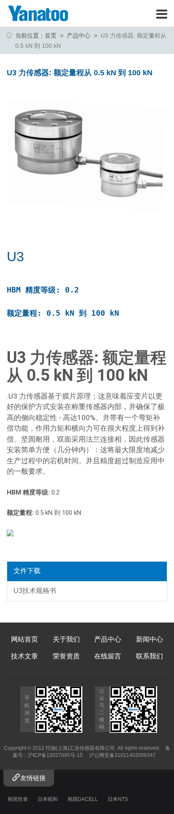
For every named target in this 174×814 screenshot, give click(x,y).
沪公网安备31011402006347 (122, 755)
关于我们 (66, 639)
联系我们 (149, 656)
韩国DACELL (83, 799)
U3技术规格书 (35, 590)
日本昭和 (48, 799)
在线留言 (107, 656)
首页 (51, 35)
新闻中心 (149, 639)
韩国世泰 (18, 799)
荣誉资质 (66, 656)
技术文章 (24, 656)
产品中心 (78, 35)
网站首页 (24, 639)
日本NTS (118, 799)
